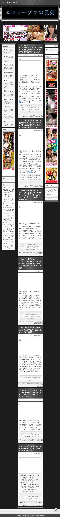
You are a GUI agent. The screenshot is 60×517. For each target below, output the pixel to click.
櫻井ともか (33, 503)
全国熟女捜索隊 (6, 213)
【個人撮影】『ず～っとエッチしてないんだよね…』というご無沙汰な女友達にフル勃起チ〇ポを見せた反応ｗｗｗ (8, 93)
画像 (42, 186)
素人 (28, 116)
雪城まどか (8, 246)
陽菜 (34, 183)
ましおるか (37, 439)
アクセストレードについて (51, 195)
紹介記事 (36, 185)
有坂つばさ (41, 115)
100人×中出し (8, 188)
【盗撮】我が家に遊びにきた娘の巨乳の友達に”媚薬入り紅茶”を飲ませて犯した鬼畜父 (30, 330)
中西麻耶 (11, 207)
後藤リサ (37, 503)
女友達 (41, 386)
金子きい (41, 503)
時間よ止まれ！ (32, 439)
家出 (6, 224)
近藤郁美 (8, 241)
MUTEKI (8, 190)
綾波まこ (10, 239)
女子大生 (29, 383)
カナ (11, 203)
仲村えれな (8, 210)
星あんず (7, 231)
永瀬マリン (25, 440)
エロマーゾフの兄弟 (9, 3)
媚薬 (42, 384)
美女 (28, 252)
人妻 (30, 116)
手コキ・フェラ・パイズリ (37, 505)
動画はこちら (31, 172)
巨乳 (26, 252)
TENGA (5, 192)
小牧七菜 (35, 383)
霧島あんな (33, 440)
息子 (10, 229)
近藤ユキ (41, 253)
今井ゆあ (38, 252)
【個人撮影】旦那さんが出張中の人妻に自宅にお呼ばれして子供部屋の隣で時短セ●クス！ (8, 67)
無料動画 (36, 116)
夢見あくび (7, 222)
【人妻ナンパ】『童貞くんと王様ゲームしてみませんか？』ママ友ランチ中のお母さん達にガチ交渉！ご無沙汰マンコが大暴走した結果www (30, 263)
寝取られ (32, 116)
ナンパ (25, 116)
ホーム (3, 41)
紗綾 (6, 239)
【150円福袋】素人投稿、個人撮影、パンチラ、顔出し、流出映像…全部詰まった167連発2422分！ (8, 75)
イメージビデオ (8, 201)
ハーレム (34, 252)
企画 (42, 116)
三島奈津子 (41, 185)
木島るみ (8, 233)
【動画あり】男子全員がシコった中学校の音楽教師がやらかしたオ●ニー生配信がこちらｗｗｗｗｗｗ (8, 59)
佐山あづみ (11, 211)
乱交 (23, 439)
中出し (39, 116)
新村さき (29, 440)
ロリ (27, 505)
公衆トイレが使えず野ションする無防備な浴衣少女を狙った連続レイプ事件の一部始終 (30, 448)
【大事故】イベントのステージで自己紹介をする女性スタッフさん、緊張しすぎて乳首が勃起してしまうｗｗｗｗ (8, 84)
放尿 (33, 502)
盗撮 (30, 183)
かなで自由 (8, 193)
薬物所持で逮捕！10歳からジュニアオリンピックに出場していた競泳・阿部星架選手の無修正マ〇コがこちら (8, 109)
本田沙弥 (7, 235)
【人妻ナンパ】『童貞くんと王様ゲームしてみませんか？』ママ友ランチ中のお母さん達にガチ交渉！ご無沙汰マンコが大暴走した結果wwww (30, 195)
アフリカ (8, 199)
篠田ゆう (37, 183)
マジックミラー (35, 115)
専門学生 (10, 224)
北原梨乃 (8, 215)
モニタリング (32, 185)
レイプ (25, 383)
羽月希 (32, 383)
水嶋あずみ (39, 384)
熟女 (32, 252)
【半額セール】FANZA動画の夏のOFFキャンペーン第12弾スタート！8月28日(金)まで (8, 101)
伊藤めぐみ (5, 211)
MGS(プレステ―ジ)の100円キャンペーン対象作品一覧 (51, 190)
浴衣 (39, 502)
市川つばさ (37, 253)
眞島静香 (37, 440)
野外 (29, 502)
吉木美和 (41, 440)
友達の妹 (7, 218)
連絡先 (48, 198)
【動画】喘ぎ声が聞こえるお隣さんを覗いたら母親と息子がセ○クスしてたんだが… (8, 51)
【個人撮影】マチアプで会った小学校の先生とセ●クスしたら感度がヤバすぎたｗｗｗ (8, 123)
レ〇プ (36, 386)
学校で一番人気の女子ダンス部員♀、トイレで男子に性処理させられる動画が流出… (8, 116)
